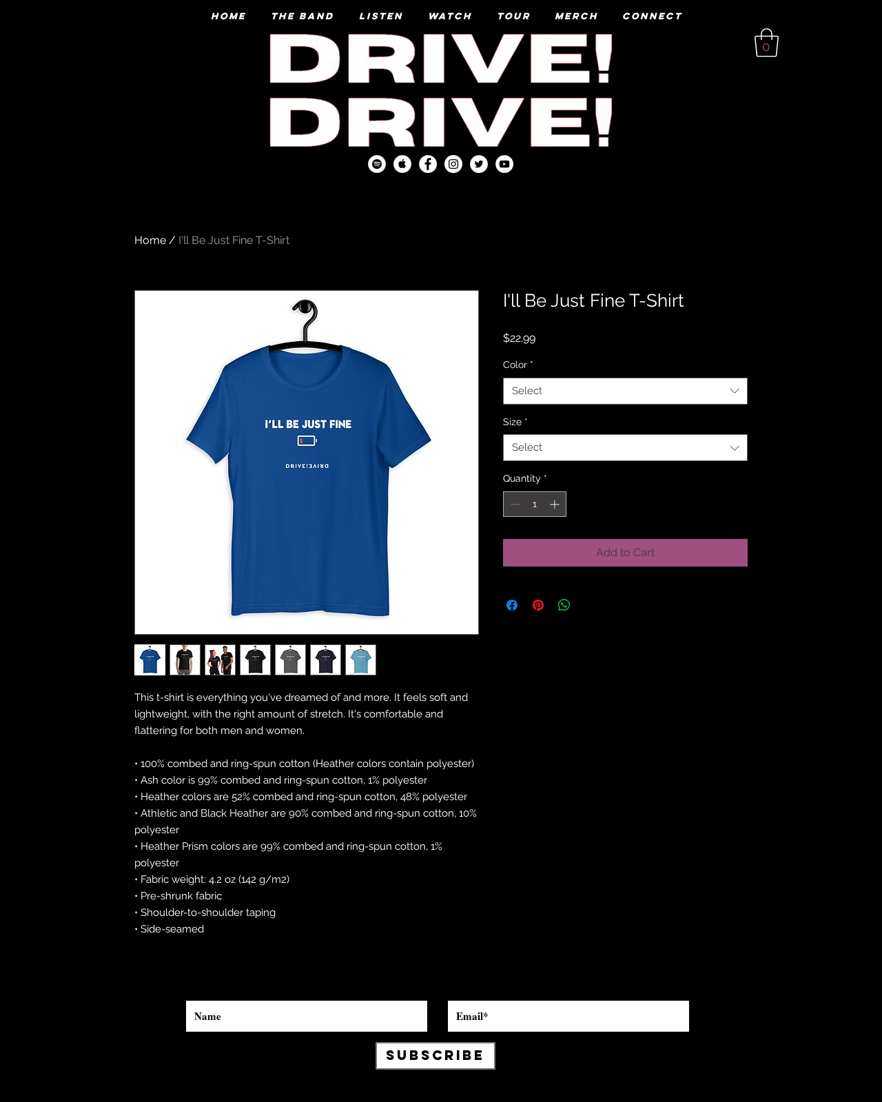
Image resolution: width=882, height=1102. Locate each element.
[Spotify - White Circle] (377, 164)
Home (150, 240)
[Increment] (555, 504)
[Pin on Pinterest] (538, 605)
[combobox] (625, 391)
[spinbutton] (534, 504)
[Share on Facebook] (512, 605)
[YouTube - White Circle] (504, 164)
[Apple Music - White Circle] (402, 164)
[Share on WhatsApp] (564, 605)
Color (518, 364)
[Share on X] (590, 605)
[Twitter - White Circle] (479, 164)
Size (515, 421)
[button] (767, 42)
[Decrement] (513, 504)
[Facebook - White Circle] (428, 164)
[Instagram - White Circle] (453, 164)
